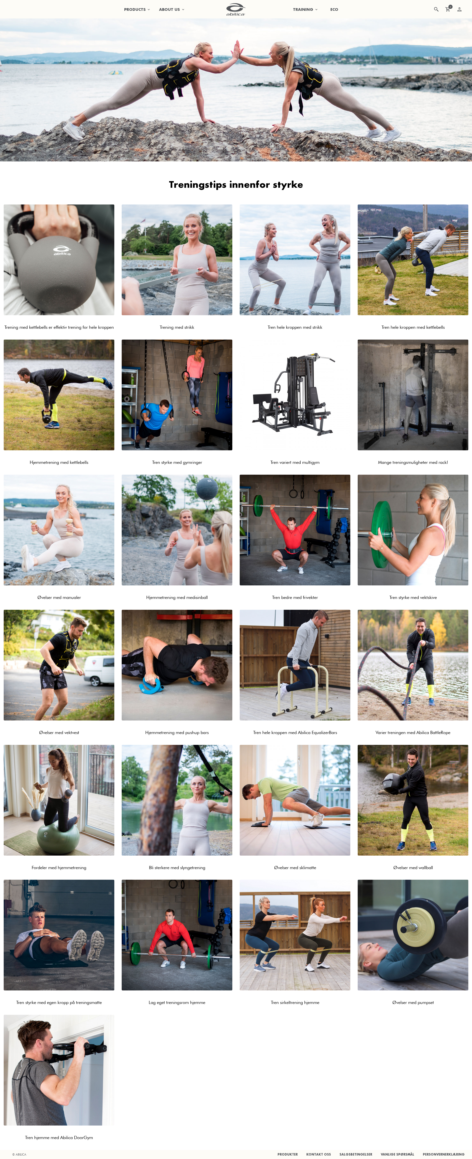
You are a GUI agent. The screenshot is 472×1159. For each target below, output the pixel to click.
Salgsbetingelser (355, 1154)
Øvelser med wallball (413, 867)
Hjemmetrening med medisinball (177, 597)
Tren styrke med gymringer (177, 462)
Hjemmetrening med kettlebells (59, 462)
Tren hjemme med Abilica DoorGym (59, 1137)
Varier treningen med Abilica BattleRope (413, 732)
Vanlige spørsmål (397, 1154)
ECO (334, 9)
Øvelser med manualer (59, 597)
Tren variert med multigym (295, 462)
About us (169, 9)
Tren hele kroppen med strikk (295, 327)
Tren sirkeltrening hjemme (295, 1002)
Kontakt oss (318, 1154)
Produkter (288, 1154)
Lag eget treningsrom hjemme (177, 1002)
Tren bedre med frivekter (295, 597)
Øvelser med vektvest (59, 732)
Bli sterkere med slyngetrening (177, 867)
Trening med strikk (177, 327)
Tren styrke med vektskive (413, 597)
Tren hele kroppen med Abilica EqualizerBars (295, 732)
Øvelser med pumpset (413, 1002)
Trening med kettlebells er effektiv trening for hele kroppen (59, 327)
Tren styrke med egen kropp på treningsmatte (59, 1002)
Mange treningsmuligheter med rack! (413, 462)
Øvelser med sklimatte (295, 867)
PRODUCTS (135, 9)
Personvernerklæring (444, 1154)
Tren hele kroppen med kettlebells (413, 327)
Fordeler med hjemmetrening (59, 867)
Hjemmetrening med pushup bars (177, 732)
